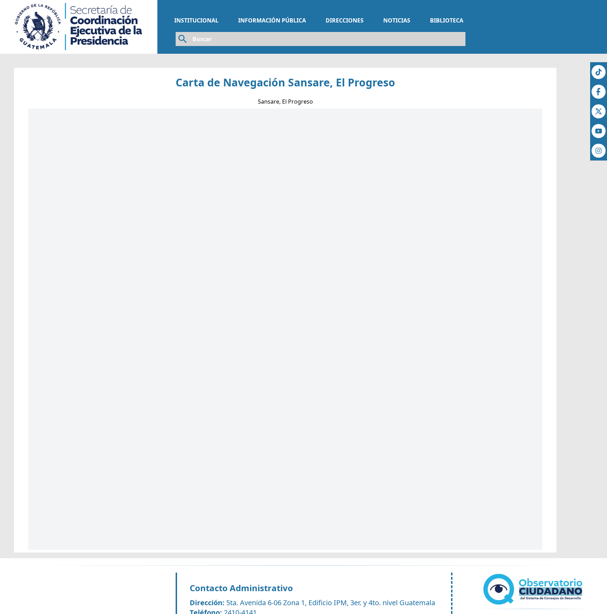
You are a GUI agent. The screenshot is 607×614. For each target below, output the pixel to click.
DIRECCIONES (345, 20)
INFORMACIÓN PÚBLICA (272, 20)
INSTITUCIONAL (196, 20)
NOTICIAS (396, 20)
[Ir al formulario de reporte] (534, 589)
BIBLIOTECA (446, 20)
